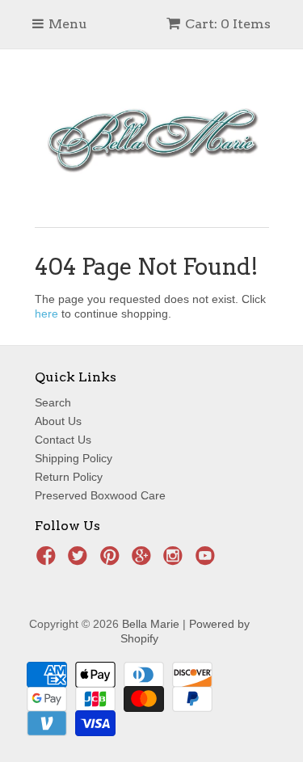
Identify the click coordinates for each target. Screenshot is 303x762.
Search (53, 402)
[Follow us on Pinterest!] (112, 560)
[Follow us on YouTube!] (208, 560)
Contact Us (63, 439)
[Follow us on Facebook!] (48, 560)
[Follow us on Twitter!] (80, 560)
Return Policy (69, 476)
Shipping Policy (73, 458)
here (46, 313)
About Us (58, 421)
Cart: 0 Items (228, 24)
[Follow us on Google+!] (144, 560)
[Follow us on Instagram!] (175, 560)
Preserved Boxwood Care (100, 495)
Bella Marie (150, 623)
